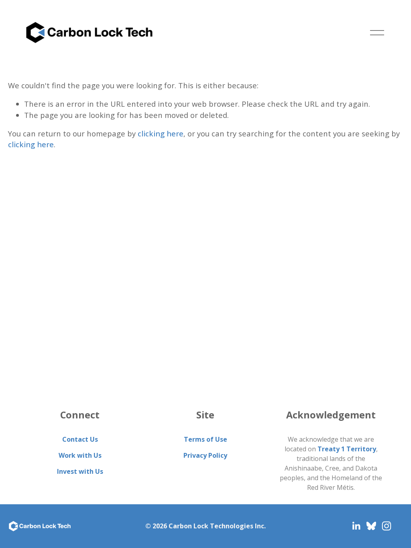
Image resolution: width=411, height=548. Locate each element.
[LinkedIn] (356, 526)
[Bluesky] (371, 526)
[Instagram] (386, 526)
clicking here (160, 133)
